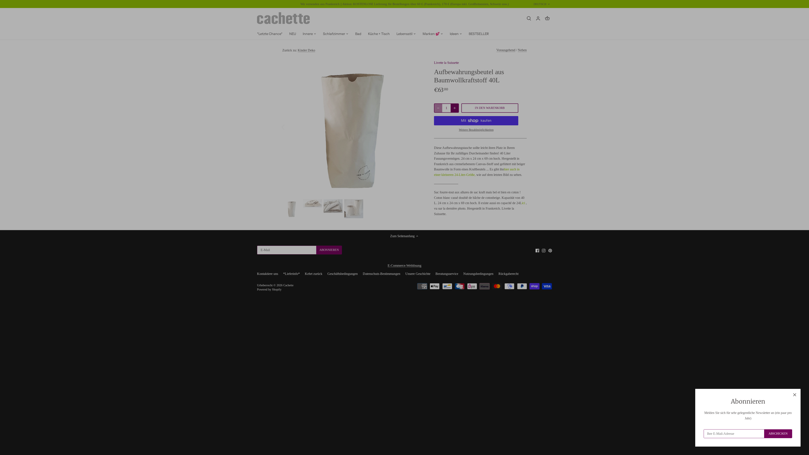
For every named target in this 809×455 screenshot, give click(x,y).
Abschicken (778, 433)
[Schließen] (794, 394)
